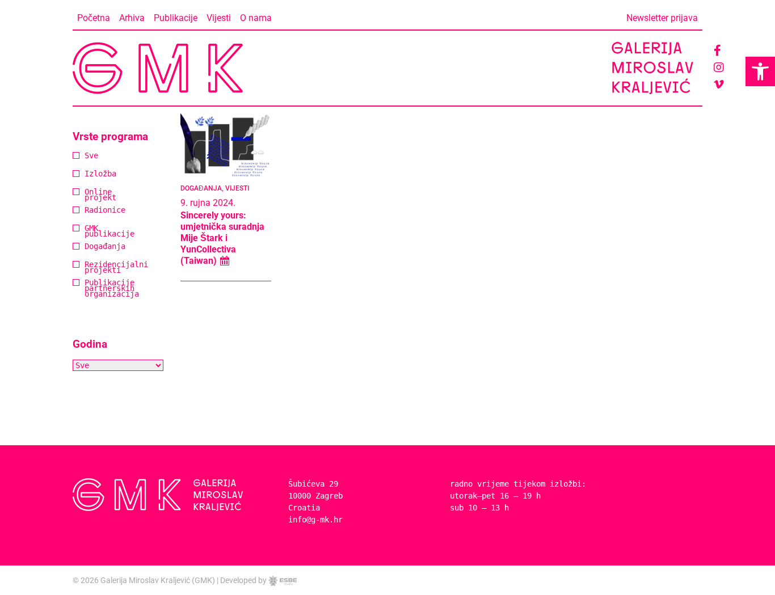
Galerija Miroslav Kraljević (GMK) (157, 580)
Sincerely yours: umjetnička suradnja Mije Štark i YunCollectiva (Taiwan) (222, 238)
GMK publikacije (89, 231)
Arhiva (132, 17)
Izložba (89, 174)
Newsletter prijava (662, 17)
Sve (89, 156)
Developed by (244, 580)
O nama (256, 17)
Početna (93, 17)
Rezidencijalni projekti (89, 268)
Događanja (89, 247)
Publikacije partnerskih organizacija (89, 289)
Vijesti (219, 17)
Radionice (89, 210)
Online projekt (89, 195)
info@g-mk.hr (315, 519)
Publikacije (175, 17)
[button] (760, 71)
